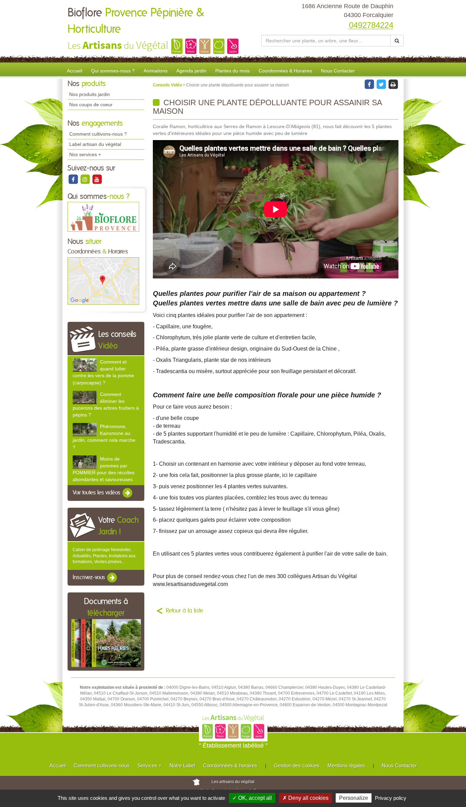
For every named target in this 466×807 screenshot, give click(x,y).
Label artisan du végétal (95, 144)
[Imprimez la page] (393, 84)
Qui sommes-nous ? (113, 70)
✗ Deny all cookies (305, 798)
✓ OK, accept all (252, 798)
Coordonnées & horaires (230, 765)
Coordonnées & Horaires (285, 70)
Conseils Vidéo (168, 85)
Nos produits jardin (89, 94)
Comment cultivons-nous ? (98, 134)
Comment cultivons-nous (102, 765)
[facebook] (73, 179)
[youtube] (96, 179)
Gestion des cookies (297, 765)
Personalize (353, 798)
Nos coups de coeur (91, 104)
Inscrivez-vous (89, 577)
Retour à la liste (184, 611)
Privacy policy (390, 798)
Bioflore (136, 21)
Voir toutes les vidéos (97, 493)
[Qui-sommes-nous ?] (103, 216)
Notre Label (182, 765)
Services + (149, 765)
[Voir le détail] (85, 365)
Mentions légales (346, 765)
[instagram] (85, 179)
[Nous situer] (103, 280)
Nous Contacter (338, 70)
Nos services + (85, 154)
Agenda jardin (191, 70)
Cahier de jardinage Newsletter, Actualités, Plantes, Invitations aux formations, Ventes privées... (104, 555)
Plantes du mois (232, 70)
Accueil (74, 70)
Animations (156, 70)
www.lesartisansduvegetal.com (190, 584)
